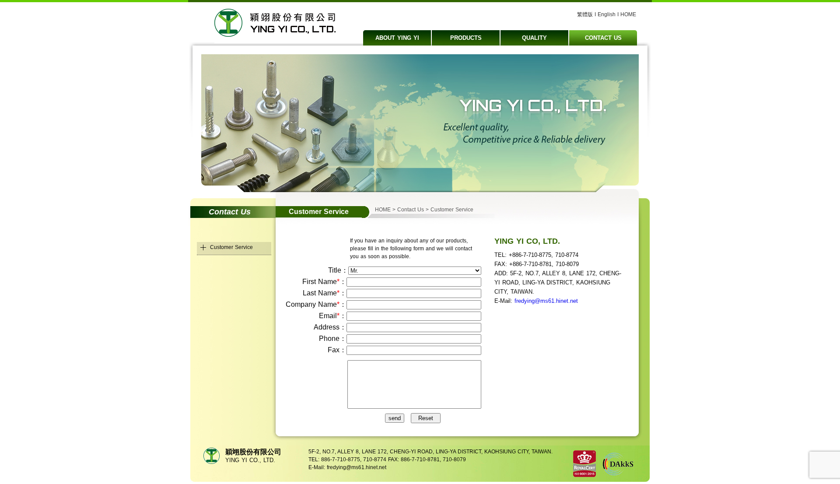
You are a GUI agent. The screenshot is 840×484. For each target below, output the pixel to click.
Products (466, 38)
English (607, 14)
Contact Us (603, 38)
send (394, 418)
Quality (534, 38)
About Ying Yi (397, 38)
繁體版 (585, 14)
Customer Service (231, 247)
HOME (628, 14)
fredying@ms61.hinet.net (546, 301)
